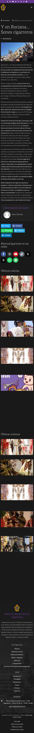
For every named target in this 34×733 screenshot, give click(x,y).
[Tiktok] (15, 1)
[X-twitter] (18, 1)
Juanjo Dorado (17, 717)
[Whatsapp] (23, 1)
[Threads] (21, 1)
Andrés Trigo (28, 715)
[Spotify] (26, 1)
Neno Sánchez (7, 38)
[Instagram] (10, 1)
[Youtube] (13, 1)
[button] (31, 7)
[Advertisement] (17, 414)
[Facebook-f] (7, 1)
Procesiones (6, 20)
